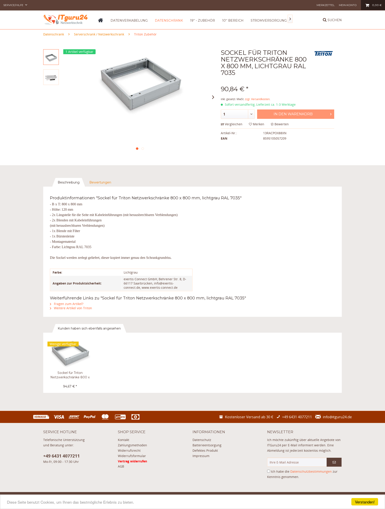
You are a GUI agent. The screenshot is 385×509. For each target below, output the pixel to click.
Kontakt (123, 440)
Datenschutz (201, 440)
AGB (121, 466)
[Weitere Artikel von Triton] (323, 57)
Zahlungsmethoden (132, 445)
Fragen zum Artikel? (68, 304)
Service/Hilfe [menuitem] (13, 5)
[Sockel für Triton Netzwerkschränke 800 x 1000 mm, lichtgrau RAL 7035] (70, 352)
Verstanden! (365, 502)
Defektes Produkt (205, 450)
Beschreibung (69, 182)
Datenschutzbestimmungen (311, 471)
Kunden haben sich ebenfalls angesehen (89, 328)
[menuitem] (325, 5)
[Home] (100, 21)
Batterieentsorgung (206, 445)
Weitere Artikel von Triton (72, 308)
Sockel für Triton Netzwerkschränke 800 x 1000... (70, 375)
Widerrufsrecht (129, 450)
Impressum (200, 456)
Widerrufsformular (132, 456)
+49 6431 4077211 (61, 456)
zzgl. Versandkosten (257, 99)
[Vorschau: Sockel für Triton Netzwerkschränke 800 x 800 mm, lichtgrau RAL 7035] (51, 57)
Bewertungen (100, 182)
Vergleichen (233, 124)
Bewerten (281, 124)
